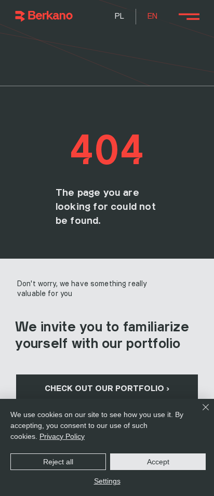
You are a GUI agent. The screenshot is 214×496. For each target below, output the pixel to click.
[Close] (199, 413)
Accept (158, 462)
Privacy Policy (62, 436)
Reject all (58, 462)
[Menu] (189, 16)
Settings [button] (107, 481)
